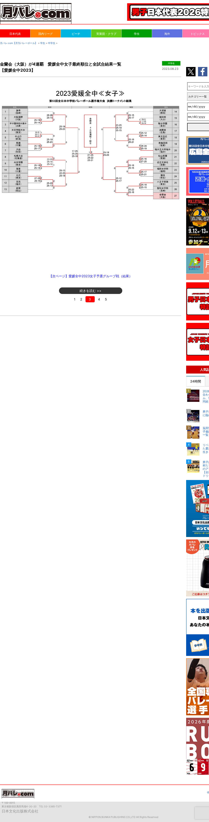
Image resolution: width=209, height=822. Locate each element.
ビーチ (76, 33)
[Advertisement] (90, 238)
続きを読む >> (90, 291)
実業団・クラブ (106, 33)
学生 (137, 33)
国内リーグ (45, 33)
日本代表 (15, 33)
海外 (167, 33)
